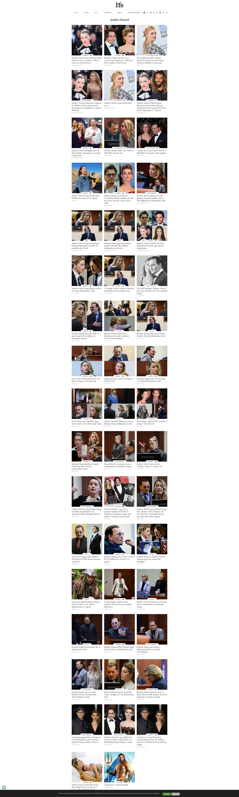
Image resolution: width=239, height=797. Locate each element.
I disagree (176, 794)
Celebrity (108, 12)
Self (96, 12)
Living (86, 12)
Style (76, 12)
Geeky (120, 12)
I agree (166, 794)
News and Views (134, 12)
